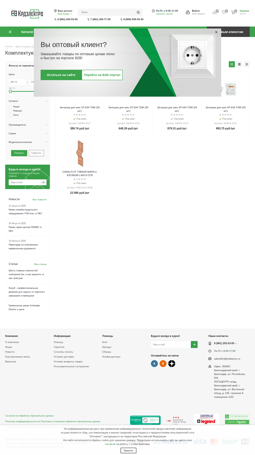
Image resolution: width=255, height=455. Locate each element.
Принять (128, 450)
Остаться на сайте (61, 75)
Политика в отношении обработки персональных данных (70, 421)
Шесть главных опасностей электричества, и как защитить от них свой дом (26, 274)
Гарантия (59, 347)
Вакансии (10, 361)
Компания (11, 335)
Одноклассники (163, 363)
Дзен (171, 363)
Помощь (58, 342)
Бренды (106, 347)
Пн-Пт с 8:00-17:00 (167, 10)
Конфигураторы (111, 356)
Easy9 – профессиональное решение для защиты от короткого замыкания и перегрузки (27, 292)
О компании (12, 342)
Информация (62, 335)
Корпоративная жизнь (17, 356)
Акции (8, 347)
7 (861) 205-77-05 (100, 19)
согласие (110, 444)
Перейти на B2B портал (102, 75)
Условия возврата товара (68, 361)
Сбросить (36, 153)
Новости (10, 351)
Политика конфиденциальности (21, 421)
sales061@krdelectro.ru (227, 358)
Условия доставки (64, 356)
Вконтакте (154, 363)
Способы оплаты (63, 351)
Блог (105, 342)
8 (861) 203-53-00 (67, 19)
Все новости (39, 199)
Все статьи (40, 264)
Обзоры (106, 351)
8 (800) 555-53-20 (133, 19)
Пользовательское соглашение (71, 366)
